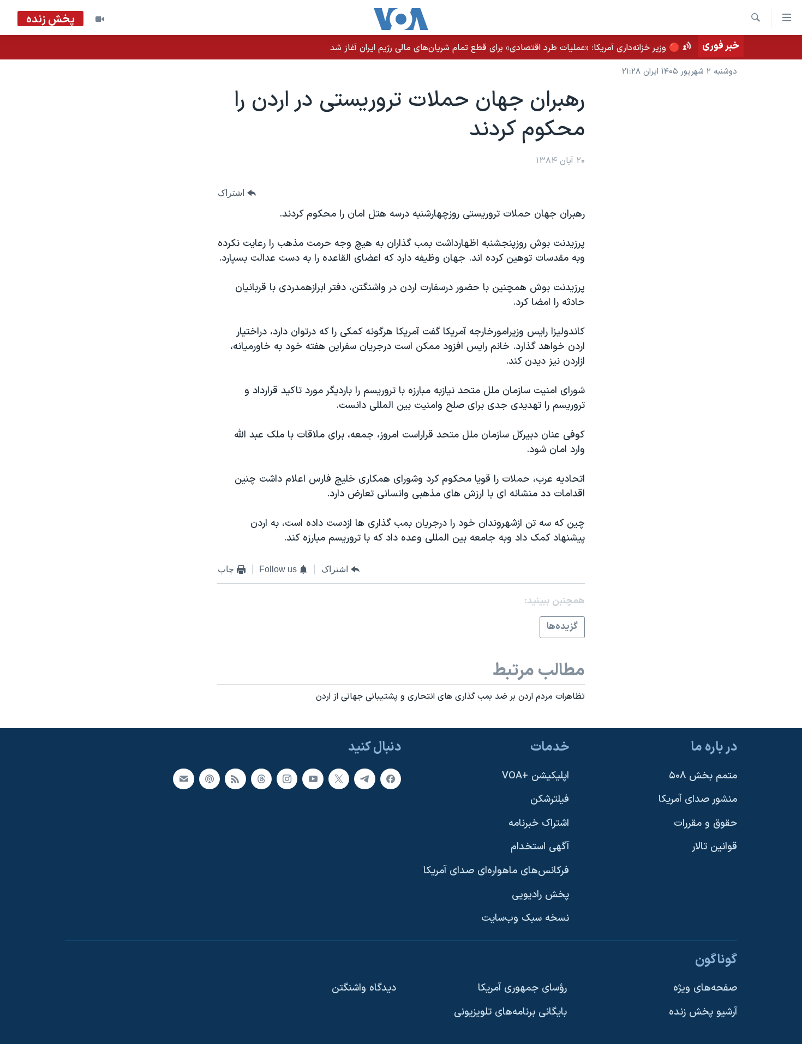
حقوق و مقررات (705, 823)
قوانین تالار (714, 847)
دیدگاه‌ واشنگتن (364, 988)
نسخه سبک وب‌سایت (525, 918)
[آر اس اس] (235, 779)
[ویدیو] (99, 19)
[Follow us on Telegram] (364, 779)
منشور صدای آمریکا (698, 799)
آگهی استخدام (540, 847)
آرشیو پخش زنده (703, 1012)
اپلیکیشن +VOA (535, 776)
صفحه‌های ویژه (705, 988)
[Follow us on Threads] (261, 779)
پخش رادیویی (540, 894)
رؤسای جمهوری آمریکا (522, 988)
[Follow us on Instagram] (287, 779)
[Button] (237, 192)
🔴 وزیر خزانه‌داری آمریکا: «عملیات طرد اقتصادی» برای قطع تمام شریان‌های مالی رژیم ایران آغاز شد (505, 48)
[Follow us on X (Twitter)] (338, 779)
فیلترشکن (549, 799)
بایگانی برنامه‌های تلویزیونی (510, 1012)
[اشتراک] (183, 779)
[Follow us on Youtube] (312, 779)
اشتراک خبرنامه (538, 823)
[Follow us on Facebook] (390, 779)
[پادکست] (209, 779)
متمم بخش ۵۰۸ (703, 776)
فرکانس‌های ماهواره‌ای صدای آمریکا (496, 870)
